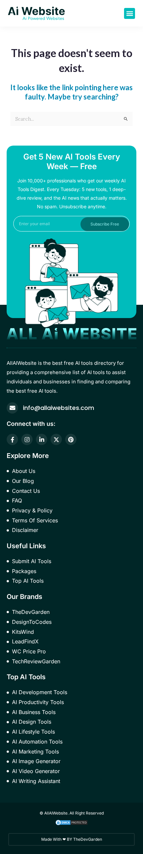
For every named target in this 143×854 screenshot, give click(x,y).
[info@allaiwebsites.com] (12, 408)
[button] (129, 13)
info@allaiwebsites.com (58, 408)
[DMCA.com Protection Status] (71, 822)
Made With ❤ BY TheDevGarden (71, 839)
